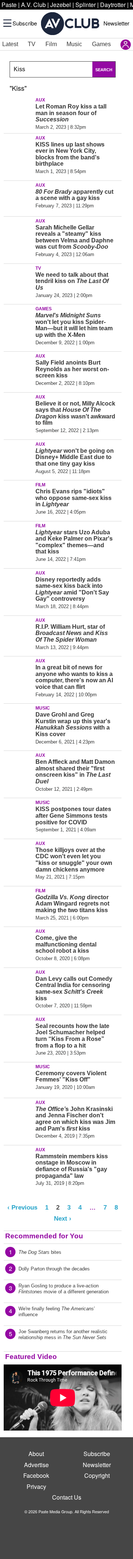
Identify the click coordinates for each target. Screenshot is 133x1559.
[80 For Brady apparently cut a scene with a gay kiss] (18, 197)
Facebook (36, 1475)
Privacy (36, 1486)
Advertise (36, 1464)
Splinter (85, 4)
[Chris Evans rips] (18, 496)
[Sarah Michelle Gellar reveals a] (18, 233)
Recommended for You (44, 1236)
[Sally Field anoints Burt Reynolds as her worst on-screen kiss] (18, 368)
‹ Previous (22, 1207)
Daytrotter (113, 4)
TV (31, 44)
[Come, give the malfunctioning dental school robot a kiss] (18, 943)
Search (103, 70)
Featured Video (31, 1356)
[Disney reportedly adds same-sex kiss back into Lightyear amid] (18, 585)
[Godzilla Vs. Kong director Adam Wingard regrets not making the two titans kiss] (18, 902)
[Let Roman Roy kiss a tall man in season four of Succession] (18, 112)
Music (74, 44)
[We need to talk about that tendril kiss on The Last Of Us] (18, 280)
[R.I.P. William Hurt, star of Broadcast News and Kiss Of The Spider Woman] (18, 632)
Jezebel (60, 4)
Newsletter (116, 23)
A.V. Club (33, 4)
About (36, 1453)
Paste (9, 4)
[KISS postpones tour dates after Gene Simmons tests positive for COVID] (18, 814)
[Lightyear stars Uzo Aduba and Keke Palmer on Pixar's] (18, 537)
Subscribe (25, 23)
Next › (62, 1218)
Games (101, 44)
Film (51, 44)
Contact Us (66, 1497)
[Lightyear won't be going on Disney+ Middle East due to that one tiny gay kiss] (18, 456)
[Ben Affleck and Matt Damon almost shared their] (18, 767)
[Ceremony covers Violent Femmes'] (18, 1078)
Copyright (97, 1475)
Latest (10, 44)
